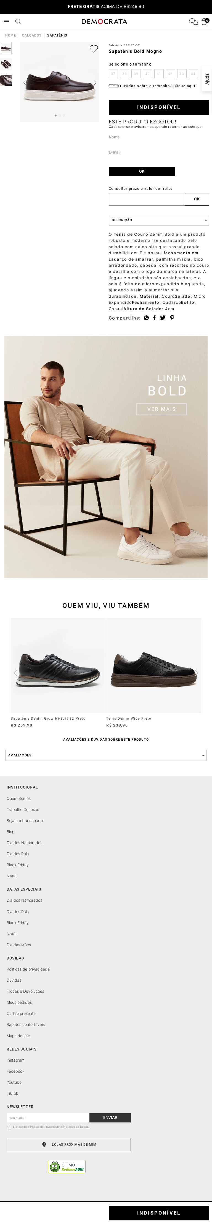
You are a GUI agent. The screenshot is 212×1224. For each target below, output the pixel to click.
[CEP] (147, 196)
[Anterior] (15, 672)
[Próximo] (196, 672)
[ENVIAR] (142, 171)
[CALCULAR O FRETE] (197, 199)
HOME (10, 35)
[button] (113, 73)
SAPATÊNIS (57, 35)
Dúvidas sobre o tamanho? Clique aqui (157, 86)
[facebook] (154, 318)
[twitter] (163, 318)
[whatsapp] (146, 318)
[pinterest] (172, 318)
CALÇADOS (32, 35)
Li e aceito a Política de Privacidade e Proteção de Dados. (51, 1126)
